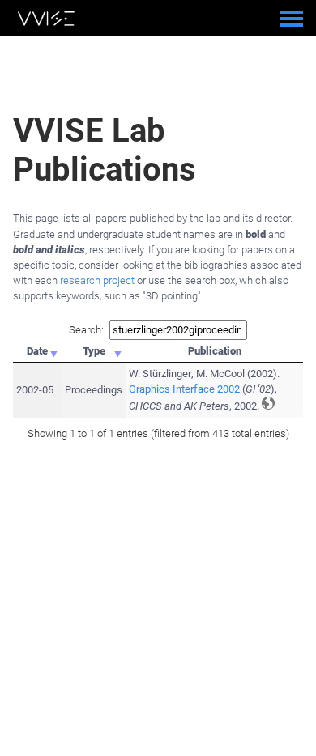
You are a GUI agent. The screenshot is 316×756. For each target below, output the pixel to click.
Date (37, 351)
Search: (86, 330)
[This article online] (268, 403)
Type (94, 351)
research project (97, 280)
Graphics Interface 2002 (184, 389)
